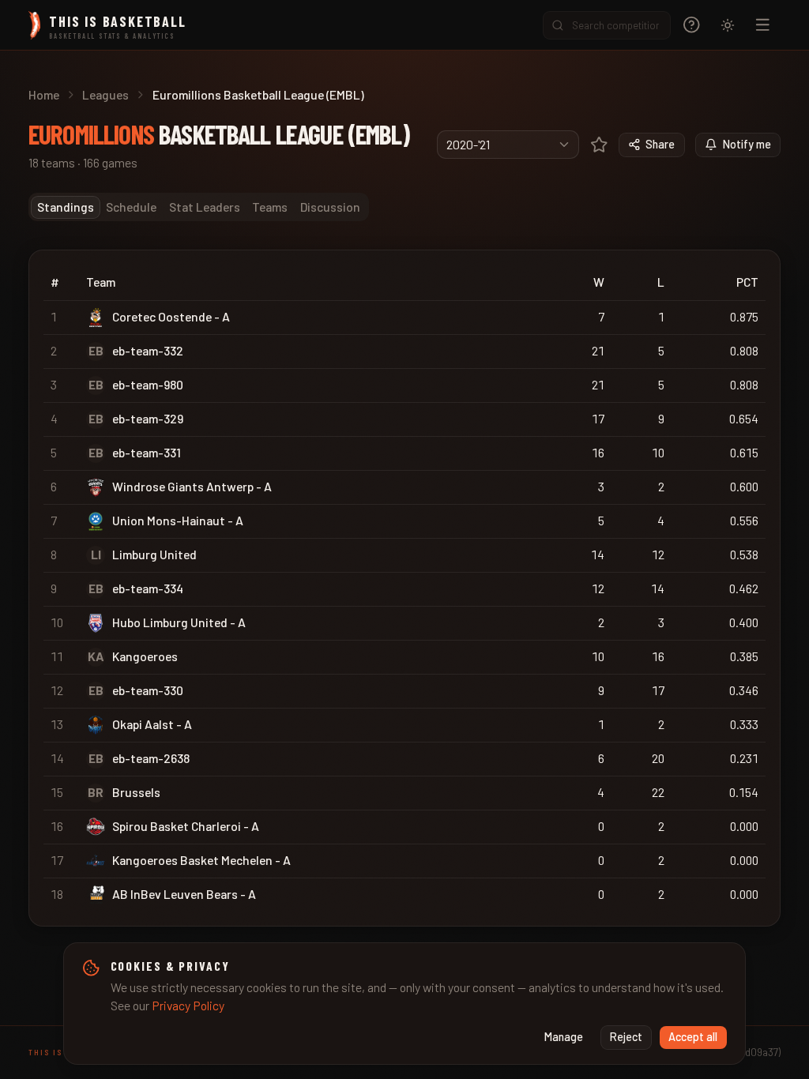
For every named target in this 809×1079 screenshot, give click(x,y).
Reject (626, 1036)
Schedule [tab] (131, 206)
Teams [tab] (270, 206)
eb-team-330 (147, 689)
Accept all (692, 1036)
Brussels (136, 791)
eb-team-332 (147, 350)
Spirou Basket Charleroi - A (185, 825)
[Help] (691, 25)
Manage (563, 1036)
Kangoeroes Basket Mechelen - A (201, 859)
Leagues (105, 94)
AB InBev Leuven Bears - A (184, 893)
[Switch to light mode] (727, 25)
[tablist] (198, 207)
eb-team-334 (147, 588)
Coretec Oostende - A (171, 316)
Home (43, 94)
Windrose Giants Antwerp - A (192, 486)
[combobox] (508, 144)
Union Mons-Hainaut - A (177, 520)
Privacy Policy (188, 1005)
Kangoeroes (145, 656)
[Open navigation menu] (763, 25)
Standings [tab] (65, 206)
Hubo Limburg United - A (179, 622)
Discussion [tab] (330, 206)
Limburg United (154, 554)
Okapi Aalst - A (152, 723)
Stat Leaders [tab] (204, 206)
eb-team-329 (147, 418)
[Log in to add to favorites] (599, 145)
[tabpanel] (404, 588)
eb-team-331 (146, 452)
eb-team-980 (147, 384)
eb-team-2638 (151, 757)
